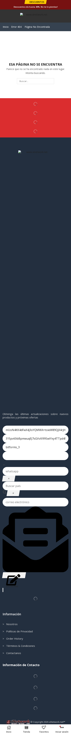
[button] (35, 2)
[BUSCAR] (51, 81)
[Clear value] (8, 478)
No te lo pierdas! (49, 7)
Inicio (6, 26)
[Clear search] (13, 493)
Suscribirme (14, 575)
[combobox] (35, 463)
